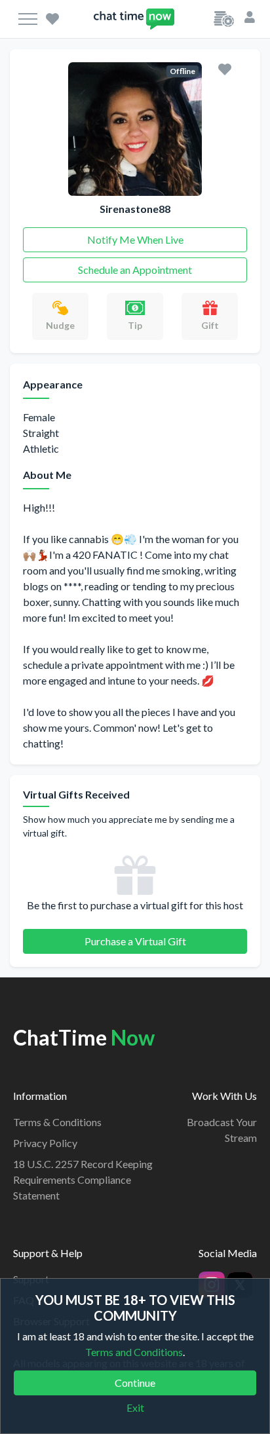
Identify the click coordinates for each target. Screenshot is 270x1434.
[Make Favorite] (225, 68)
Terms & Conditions (57, 1122)
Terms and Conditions (134, 1352)
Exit (135, 1407)
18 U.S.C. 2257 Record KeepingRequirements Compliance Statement (83, 1179)
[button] (249, 16)
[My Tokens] (223, 18)
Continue (135, 1382)
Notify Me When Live (135, 239)
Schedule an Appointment (135, 269)
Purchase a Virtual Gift (135, 941)
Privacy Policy (45, 1143)
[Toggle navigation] (28, 19)
